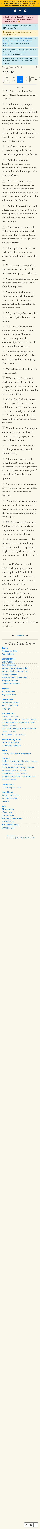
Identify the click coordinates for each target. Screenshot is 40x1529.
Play (20, 80)
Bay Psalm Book (9, 694)
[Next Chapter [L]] (25, 11)
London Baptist (11, 787)
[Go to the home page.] (26, 1524)
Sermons (6, 758)
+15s (26, 80)
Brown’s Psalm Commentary (14, 677)
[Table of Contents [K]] (20, 11)
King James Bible (9, 651)
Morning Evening (10, 702)
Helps (4, 750)
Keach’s (5, 801)
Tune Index (9, 809)
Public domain (11, 836)
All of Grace (13, 735)
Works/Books (8, 713)
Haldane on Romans (11, 684)
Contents (20, 635)
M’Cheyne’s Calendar (11, 746)
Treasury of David (9, 674)
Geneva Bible (8, 654)
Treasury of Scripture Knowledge (16, 753)
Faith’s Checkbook (10, 705)
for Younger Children (11, 795)
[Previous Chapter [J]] (15, 11)
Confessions (8, 784)
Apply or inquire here (16, 54)
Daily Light (6, 708)
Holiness (10, 716)
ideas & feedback (9, 34)
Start (6, 80)
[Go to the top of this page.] (31, 1524)
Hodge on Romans (10, 680)
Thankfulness (15, 773)
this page (17, 5)
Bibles (5, 648)
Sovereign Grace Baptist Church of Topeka (23, 838)
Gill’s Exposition (9, 665)
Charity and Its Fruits (19, 719)
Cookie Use (9, 828)
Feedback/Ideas (11, 825)
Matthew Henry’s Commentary (15, 668)
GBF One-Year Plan (10, 28)
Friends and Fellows (13, 818)
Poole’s (15, 41)
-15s (13, 80)
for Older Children (9, 798)
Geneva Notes (8, 662)
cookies (6, 19)
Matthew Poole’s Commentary (15, 671)
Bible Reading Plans (11, 739)
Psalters (5, 688)
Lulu (6, 63)
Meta (4, 806)
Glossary (8, 812)
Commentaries (9, 659)
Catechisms (7, 792)
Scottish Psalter (9, 691)
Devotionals (7, 699)
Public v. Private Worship (20, 761)
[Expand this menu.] (35, 1524)
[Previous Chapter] (13, 635)
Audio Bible (9, 815)
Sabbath (12, 764)
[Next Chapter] (27, 635)
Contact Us (9, 822)
